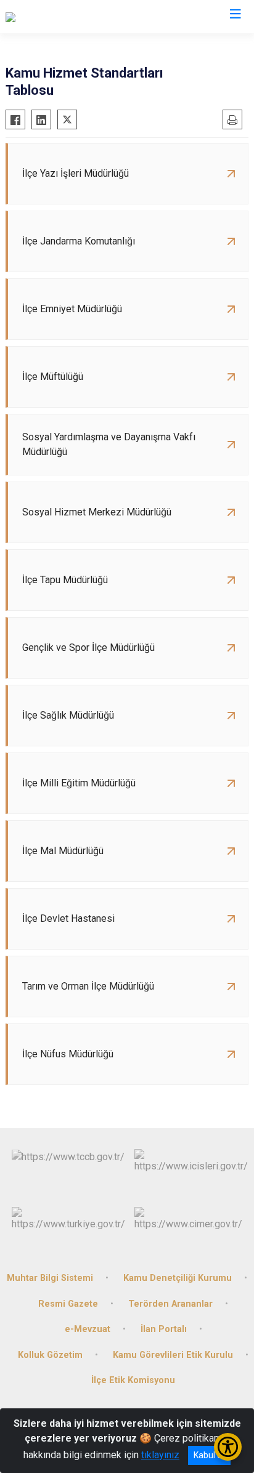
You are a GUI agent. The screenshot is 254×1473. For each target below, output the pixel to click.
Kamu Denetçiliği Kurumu (177, 1278)
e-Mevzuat (87, 1329)
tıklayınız (160, 1455)
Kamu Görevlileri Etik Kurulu (173, 1355)
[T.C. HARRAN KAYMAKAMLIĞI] (70, 16)
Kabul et (209, 1455)
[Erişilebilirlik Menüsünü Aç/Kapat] (228, 1447)
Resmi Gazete (68, 1304)
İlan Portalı (164, 1329)
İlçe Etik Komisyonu (133, 1380)
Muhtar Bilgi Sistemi (50, 1278)
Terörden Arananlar (170, 1304)
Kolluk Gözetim (50, 1355)
